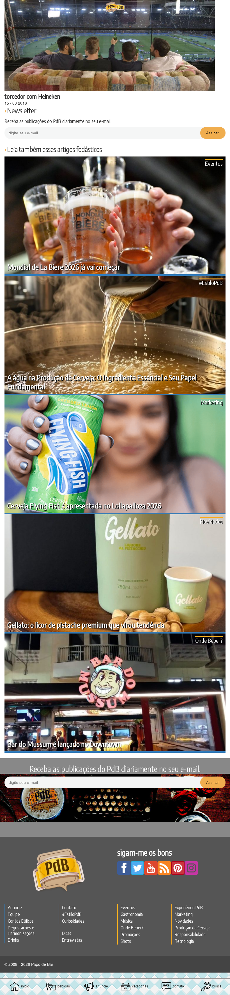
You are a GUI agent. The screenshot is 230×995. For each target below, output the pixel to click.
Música (127, 921)
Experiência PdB (189, 907)
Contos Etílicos (21, 921)
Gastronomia (132, 914)
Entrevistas (72, 940)
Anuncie (15, 907)
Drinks (13, 940)
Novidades (211, 521)
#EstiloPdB (211, 282)
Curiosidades (73, 921)
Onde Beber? (209, 640)
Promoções (130, 934)
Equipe (14, 914)
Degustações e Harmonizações (21, 930)
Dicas (66, 933)
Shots (126, 941)
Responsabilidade (190, 934)
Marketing (212, 402)
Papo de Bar (115, 7)
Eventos (214, 163)
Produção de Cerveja (192, 927)
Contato (69, 907)
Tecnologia (184, 941)
